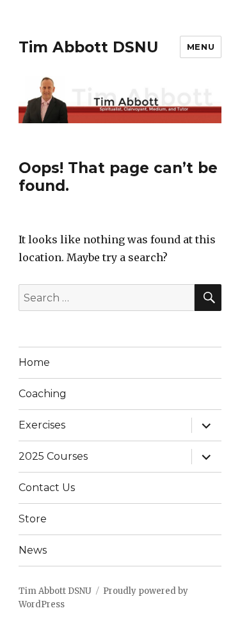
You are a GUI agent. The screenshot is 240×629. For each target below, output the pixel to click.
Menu (200, 47)
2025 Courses (53, 456)
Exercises (42, 425)
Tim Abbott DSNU (88, 47)
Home (34, 362)
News (33, 550)
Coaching (43, 394)
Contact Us (47, 487)
